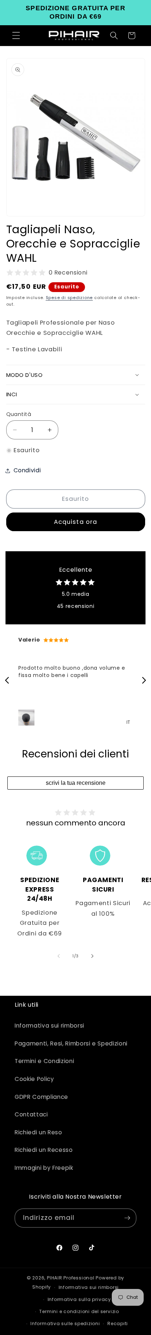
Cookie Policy (34, 1079)
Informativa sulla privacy (79, 1299)
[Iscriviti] (127, 1218)
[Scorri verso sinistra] (59, 956)
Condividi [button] (27, 470)
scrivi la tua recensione (76, 783)
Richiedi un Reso (38, 1132)
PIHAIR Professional (71, 1278)
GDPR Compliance (41, 1097)
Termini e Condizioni (44, 1061)
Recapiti (117, 1323)
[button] (16, 35)
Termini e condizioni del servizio (79, 1311)
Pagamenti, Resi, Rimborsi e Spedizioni (71, 1043)
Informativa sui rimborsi (49, 1025)
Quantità (19, 414)
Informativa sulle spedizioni (65, 1323)
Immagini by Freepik (44, 1168)
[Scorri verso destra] (92, 956)
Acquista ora (75, 522)
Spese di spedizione (69, 297)
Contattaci (31, 1114)
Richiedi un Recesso (44, 1150)
